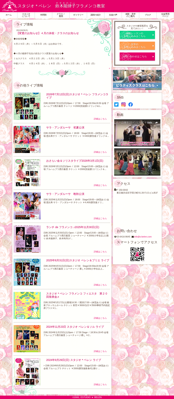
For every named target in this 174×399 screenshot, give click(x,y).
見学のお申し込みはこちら (135, 45)
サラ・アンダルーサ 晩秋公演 (65, 193)
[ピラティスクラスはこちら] (137, 80)
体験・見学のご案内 (130, 15)
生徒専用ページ (165, 15)
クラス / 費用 (61, 15)
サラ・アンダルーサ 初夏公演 (65, 127)
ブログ (148, 15)
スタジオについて (26, 15)
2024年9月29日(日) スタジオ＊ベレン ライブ (73, 359)
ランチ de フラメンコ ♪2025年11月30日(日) (72, 227)
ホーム (9, 15)
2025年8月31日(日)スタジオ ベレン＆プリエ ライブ (77, 260)
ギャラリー (78, 15)
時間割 (43, 15)
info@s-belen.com (143, 237)
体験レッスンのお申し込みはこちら (135, 34)
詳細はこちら (100, 119)
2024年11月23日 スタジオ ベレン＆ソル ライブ (75, 326)
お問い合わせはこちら (134, 56)
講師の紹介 (96, 15)
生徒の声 (113, 15)
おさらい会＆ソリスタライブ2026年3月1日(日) (74, 160)
